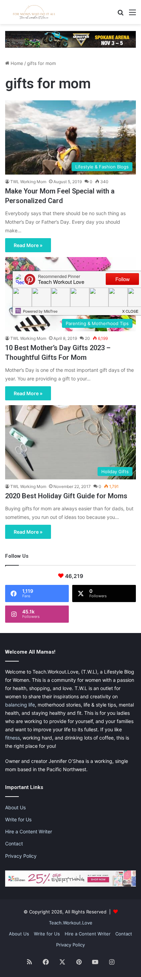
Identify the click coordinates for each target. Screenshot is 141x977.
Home (16, 63)
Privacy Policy (21, 856)
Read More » (28, 245)
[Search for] (120, 14)
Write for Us (18, 819)
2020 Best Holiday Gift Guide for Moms (66, 496)
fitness (12, 738)
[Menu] (132, 14)
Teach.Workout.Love (70, 922)
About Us (15, 807)
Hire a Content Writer (28, 831)
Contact (14, 843)
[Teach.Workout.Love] (34, 12)
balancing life (20, 705)
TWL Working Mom (28, 181)
